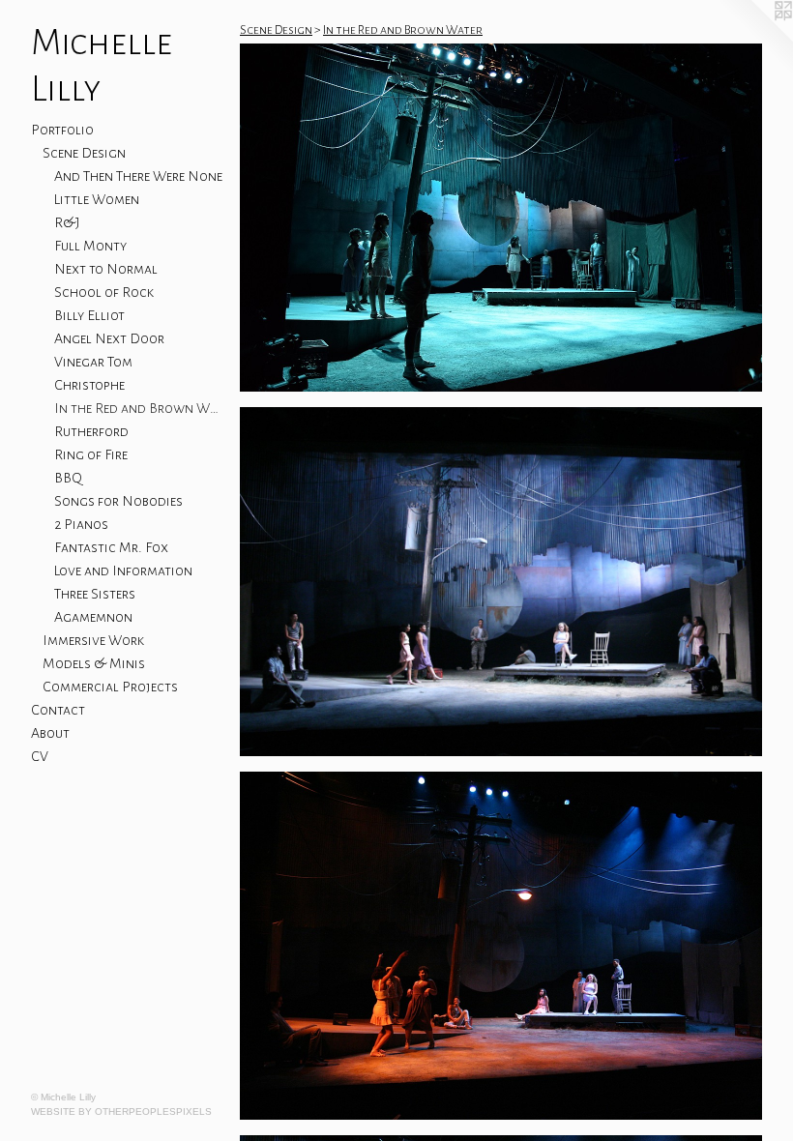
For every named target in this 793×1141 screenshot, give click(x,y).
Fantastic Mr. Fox (111, 547)
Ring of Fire (91, 454)
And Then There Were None (138, 176)
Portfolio (62, 129)
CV (39, 756)
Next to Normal (106, 269)
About (50, 733)
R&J (67, 222)
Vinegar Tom (93, 361)
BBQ (68, 477)
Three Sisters (94, 593)
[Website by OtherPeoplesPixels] (754, 38)
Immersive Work (93, 640)
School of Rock (104, 292)
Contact (58, 709)
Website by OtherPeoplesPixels (121, 1111)
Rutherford (91, 431)
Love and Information (123, 570)
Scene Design (84, 153)
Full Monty (90, 245)
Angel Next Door (109, 338)
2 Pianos (81, 524)
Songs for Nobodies (118, 501)
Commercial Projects (110, 686)
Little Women (96, 199)
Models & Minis (94, 663)
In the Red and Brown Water (139, 408)
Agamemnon (93, 617)
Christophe (89, 385)
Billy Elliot (89, 315)
